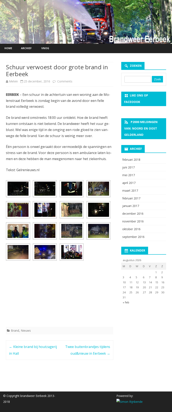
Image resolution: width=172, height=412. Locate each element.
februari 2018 (131, 160)
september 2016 (133, 237)
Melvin (13, 81)
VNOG (45, 48)
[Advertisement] (59, 294)
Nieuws (26, 330)
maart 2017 (130, 191)
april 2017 (129, 183)
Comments (64, 81)
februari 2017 (131, 198)
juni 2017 (128, 167)
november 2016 (133, 221)
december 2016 (132, 214)
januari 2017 (130, 206)
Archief (26, 48)
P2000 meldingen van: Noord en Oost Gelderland (141, 128)
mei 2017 (128, 175)
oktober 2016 (131, 229)
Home (8, 48)
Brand (15, 330)
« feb (126, 302)
